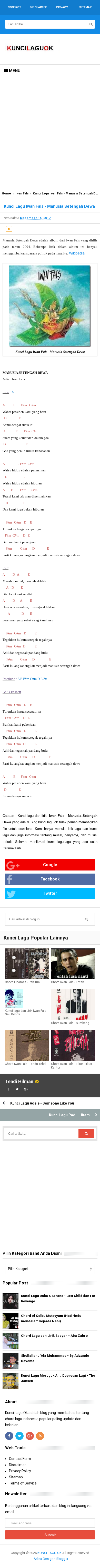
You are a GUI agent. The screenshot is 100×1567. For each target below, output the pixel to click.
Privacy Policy (20, 1471)
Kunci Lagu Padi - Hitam (69, 1115)
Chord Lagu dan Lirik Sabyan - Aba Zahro (54, 1336)
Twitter (50, 893)
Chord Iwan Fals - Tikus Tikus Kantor (71, 1065)
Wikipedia (77, 253)
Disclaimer (17, 1465)
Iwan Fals (22, 193)
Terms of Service (23, 1483)
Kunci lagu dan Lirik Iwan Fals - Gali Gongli (26, 1012)
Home (6, 193)
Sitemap (16, 1477)
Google (50, 864)
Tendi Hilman (19, 1081)
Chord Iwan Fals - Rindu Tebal (25, 1064)
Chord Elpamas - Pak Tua (22, 982)
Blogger (62, 1559)
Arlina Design (43, 1559)
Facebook (50, 879)
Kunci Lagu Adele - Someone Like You (42, 1103)
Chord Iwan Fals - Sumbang (70, 1023)
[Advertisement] (50, 132)
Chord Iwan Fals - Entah (67, 982)
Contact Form (20, 1459)
